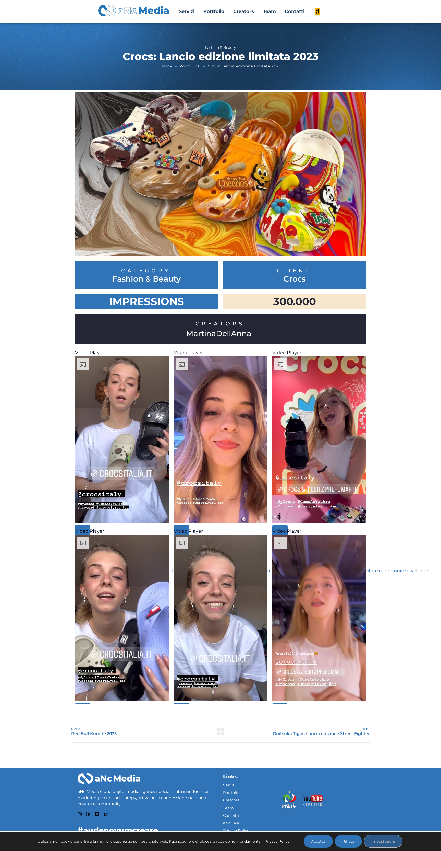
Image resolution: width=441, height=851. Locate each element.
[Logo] (109, 778)
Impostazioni (383, 841)
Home (166, 66)
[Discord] (97, 814)
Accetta (318, 841)
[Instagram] (80, 814)
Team (269, 11)
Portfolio (213, 11)
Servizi (186, 11)
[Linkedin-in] (88, 814)
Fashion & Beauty (147, 279)
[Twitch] (106, 815)
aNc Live (231, 823)
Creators (243, 11)
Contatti (294, 11)
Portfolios (189, 66)
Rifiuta (348, 841)
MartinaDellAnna (218, 333)
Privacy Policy (236, 830)
